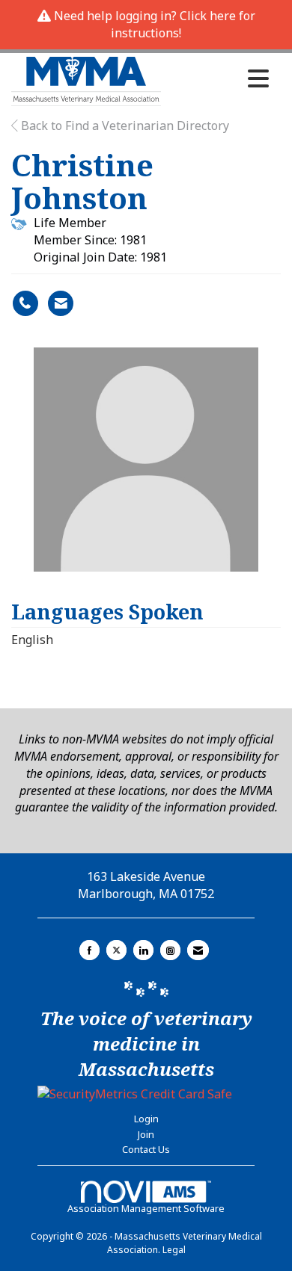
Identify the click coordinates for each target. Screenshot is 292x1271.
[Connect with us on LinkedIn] (143, 950)
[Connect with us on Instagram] (170, 950)
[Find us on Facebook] (89, 950)
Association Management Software (146, 1208)
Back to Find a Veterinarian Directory (123, 125)
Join (146, 1134)
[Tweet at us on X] (116, 950)
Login (146, 1118)
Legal (174, 1249)
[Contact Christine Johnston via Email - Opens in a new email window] (60, 303)
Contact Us (146, 1149)
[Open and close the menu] (219, 78)
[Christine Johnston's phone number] (25, 303)
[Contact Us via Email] (198, 950)
